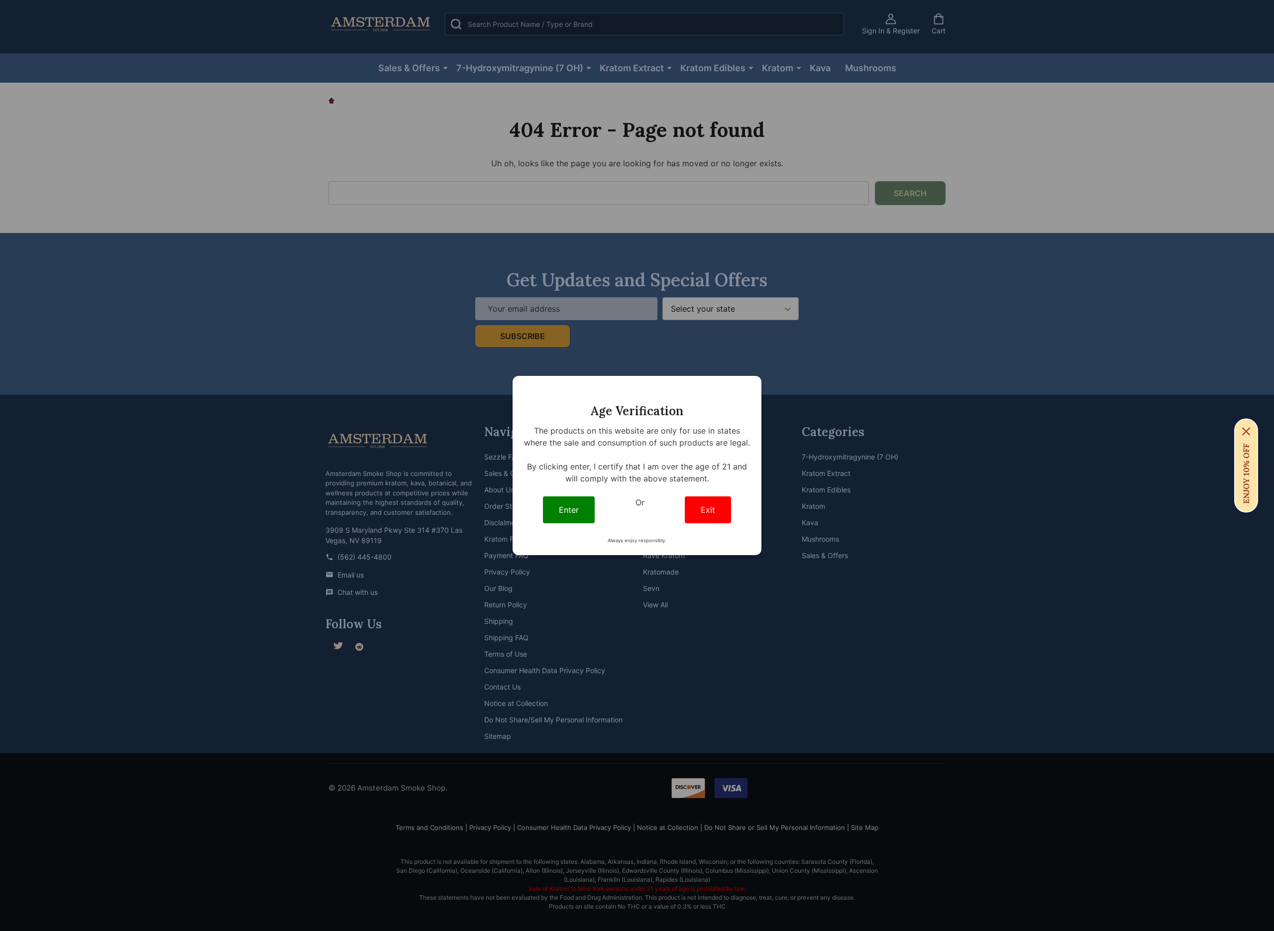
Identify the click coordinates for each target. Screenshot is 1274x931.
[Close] (1246, 432)
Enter (569, 510)
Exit (708, 510)
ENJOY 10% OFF (1246, 474)
